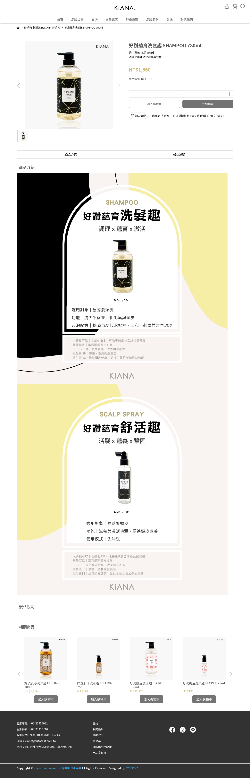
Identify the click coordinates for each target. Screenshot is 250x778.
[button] (118, 85)
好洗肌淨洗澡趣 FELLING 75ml (94, 685)
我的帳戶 (98, 729)
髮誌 (169, 19)
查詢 (95, 723)
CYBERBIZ (131, 768)
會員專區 (111, 19)
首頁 (60, 19)
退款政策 (98, 735)
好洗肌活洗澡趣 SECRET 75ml (204, 683)
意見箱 (97, 741)
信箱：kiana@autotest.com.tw (36, 741)
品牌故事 (77, 19)
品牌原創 (152, 19)
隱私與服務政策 (102, 747)
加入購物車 (154, 104)
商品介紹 (71, 154)
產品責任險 (99, 753)
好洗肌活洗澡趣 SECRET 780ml (147, 685)
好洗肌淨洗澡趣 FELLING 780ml (42, 685)
